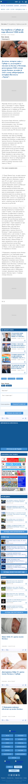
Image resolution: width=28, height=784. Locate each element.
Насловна (4, 24)
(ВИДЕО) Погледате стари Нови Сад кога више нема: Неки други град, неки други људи (14, 548)
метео (3, 9)
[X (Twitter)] (14, 775)
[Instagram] (11, 775)
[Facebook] (9, 775)
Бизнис (16, 5)
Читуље (14, 757)
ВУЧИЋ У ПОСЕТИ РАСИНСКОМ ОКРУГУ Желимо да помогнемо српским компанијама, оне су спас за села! (14, 347)
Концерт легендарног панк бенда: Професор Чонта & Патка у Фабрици (14, 561)
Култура (7, 750)
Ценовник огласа (10, 778)
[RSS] (19, 775)
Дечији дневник (20, 754)
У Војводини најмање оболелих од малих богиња (14, 704)
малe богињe (11, 378)
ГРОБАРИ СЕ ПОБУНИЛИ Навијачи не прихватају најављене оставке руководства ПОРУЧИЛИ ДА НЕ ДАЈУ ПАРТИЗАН (14, 601)
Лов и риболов (7, 754)
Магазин (20, 750)
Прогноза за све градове (14, 449)
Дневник (7, 37)
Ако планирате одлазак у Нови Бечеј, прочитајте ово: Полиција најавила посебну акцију (14, 501)
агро (7, 9)
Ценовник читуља (18, 778)
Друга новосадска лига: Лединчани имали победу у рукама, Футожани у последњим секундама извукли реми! (14, 595)
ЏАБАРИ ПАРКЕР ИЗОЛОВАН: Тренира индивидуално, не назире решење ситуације (14, 607)
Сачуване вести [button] (19, 1)
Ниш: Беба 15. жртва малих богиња (14, 634)
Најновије (9, 5)
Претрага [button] (22, 1)
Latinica (9, 767)
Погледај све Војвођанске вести (14, 531)
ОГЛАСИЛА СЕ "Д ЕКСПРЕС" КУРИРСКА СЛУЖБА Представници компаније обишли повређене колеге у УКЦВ (14, 567)
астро (12, 9)
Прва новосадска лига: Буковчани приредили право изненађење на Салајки (14, 582)
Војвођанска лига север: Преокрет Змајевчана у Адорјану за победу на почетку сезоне (14, 588)
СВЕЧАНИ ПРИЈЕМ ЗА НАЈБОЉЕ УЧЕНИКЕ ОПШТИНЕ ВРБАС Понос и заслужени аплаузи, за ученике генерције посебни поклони (14, 508)
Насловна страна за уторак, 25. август (14, 474)
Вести (3, 5)
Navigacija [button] (25, 1)
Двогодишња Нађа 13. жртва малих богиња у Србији (14, 669)
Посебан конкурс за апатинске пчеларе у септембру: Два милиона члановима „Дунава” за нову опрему (14, 514)
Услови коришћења (5, 404)
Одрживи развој (21, 746)
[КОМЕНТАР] (7, 418)
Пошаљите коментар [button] (19, 404)
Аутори (25, 778)
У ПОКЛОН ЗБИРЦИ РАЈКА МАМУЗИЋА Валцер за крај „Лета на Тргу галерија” (14, 554)
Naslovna (14, 770)
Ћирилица (18, 767)
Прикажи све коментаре (14, 413)
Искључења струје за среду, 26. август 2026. (14, 542)
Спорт (7, 743)
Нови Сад (20, 743)
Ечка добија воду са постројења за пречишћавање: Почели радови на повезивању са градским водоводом (14, 520)
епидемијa (19, 378)
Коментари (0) (6, 39)
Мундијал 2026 (20, 9)
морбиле (4, 378)
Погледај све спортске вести (14, 612)
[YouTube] (16, 775)
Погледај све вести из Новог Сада (14, 572)
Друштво (23, 5)
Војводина (7, 746)
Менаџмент (3, 778)
